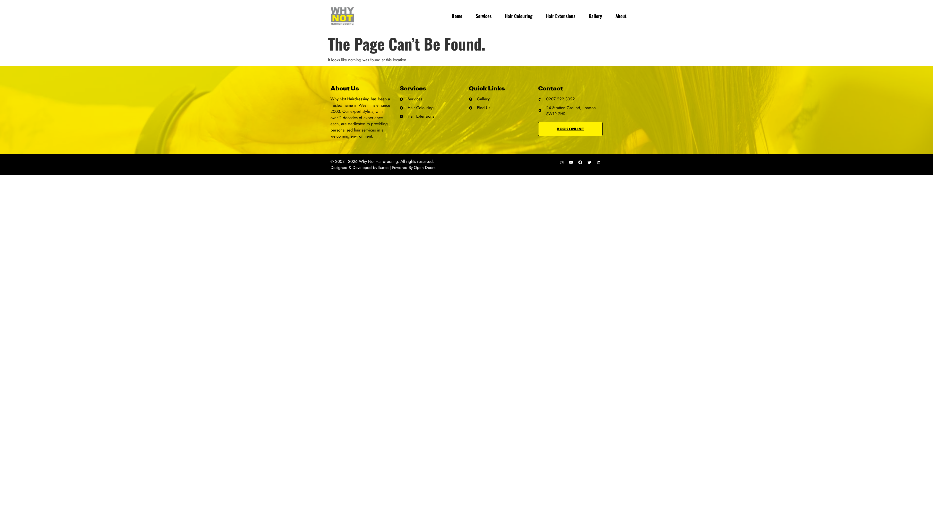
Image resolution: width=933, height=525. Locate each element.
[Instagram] (562, 162)
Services (484, 15)
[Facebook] (580, 162)
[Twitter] (589, 162)
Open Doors (424, 167)
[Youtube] (571, 162)
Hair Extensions (560, 15)
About (621, 15)
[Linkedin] (599, 162)
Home (457, 15)
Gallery (595, 15)
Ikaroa (383, 167)
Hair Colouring (519, 15)
